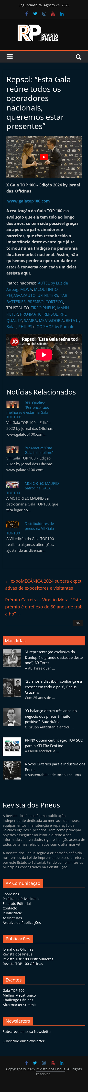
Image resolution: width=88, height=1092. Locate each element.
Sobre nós (11, 894)
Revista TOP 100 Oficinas (23, 963)
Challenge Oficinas (18, 1000)
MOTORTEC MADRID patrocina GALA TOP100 (32, 488)
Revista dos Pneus (17, 954)
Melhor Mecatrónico (19, 995)
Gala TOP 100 (13, 990)
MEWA (26, 289)
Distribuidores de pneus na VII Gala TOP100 (30, 528)
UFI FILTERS (47, 295)
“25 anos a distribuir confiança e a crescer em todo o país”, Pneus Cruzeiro (53, 687)
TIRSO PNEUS (43, 308)
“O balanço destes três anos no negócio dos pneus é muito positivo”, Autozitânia (51, 716)
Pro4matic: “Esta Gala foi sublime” (39, 450)
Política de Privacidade (21, 898)
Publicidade (12, 913)
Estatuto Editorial (17, 903)
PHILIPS (25, 326)
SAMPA (30, 320)
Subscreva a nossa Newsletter (27, 1031)
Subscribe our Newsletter (23, 1041)
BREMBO (36, 301)
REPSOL (51, 314)
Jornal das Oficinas (18, 949)
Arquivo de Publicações (22, 922)
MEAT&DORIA (51, 320)
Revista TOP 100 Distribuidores (28, 959)
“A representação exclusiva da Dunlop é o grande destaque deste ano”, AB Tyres (54, 657)
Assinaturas (12, 918)
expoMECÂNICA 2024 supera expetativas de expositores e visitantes (43, 584)
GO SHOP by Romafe (55, 326)
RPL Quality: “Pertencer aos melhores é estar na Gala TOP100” (27, 410)
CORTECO (54, 301)
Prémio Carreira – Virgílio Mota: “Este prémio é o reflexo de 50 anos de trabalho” (44, 607)
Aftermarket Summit (19, 1004)
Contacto (10, 908)
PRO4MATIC (31, 314)
